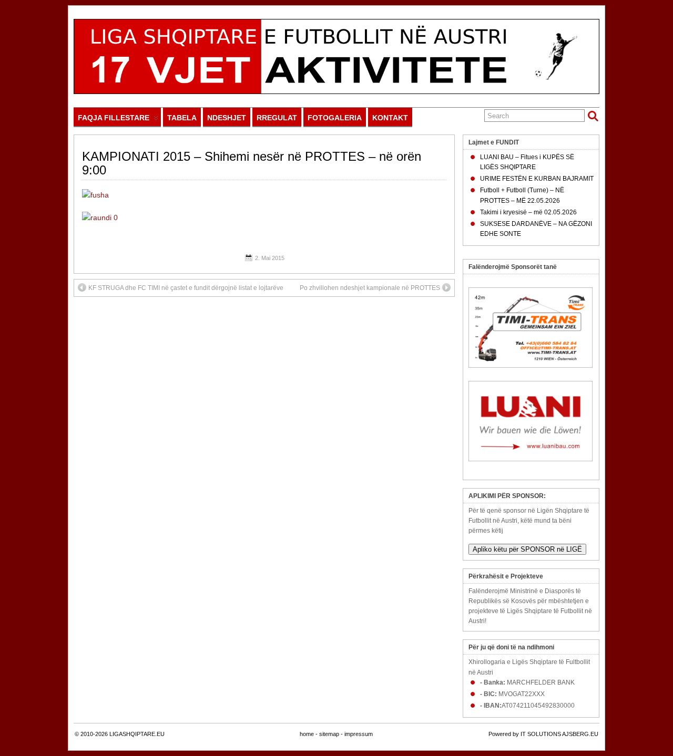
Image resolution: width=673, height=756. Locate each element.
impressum (358, 734)
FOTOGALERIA (335, 117)
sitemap (329, 734)
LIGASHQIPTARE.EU (137, 734)
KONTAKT (390, 117)
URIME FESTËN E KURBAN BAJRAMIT (537, 178)
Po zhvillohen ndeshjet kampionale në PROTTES (370, 288)
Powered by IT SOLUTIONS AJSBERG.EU (543, 734)
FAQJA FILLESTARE (113, 117)
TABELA (182, 117)
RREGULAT (277, 117)
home (307, 734)
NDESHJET (226, 117)
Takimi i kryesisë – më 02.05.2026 (528, 212)
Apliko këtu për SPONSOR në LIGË (527, 549)
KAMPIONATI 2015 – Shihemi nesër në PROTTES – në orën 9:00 (251, 163)
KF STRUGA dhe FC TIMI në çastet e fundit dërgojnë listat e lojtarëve (185, 288)
